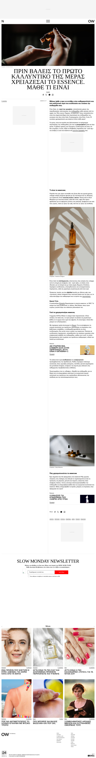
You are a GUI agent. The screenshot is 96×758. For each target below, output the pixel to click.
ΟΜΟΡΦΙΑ (52, 519)
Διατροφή (73, 737)
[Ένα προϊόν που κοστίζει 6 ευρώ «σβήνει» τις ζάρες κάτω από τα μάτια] (17, 647)
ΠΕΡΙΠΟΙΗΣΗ (57, 519)
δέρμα (74, 325)
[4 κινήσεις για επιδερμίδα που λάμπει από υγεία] (87, 499)
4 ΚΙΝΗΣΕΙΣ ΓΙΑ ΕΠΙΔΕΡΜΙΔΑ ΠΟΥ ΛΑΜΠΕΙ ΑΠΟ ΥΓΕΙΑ (59, 497)
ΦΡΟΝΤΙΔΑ (62, 519)
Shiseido (62, 303)
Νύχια (65, 667)
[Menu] (48, 21)
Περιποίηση (35, 667)
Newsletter (59, 740)
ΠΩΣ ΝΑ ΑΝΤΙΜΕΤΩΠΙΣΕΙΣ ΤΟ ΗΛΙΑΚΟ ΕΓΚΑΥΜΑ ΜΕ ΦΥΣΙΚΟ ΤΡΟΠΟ (16, 723)
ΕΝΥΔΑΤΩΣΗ (83, 519)
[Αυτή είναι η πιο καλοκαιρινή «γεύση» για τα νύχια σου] (79, 647)
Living (72, 742)
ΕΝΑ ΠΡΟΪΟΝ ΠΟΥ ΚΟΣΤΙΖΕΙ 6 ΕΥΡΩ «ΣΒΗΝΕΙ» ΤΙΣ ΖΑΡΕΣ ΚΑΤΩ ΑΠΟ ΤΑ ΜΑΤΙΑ (15, 672)
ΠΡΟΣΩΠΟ (78, 519)
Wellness (72, 736)
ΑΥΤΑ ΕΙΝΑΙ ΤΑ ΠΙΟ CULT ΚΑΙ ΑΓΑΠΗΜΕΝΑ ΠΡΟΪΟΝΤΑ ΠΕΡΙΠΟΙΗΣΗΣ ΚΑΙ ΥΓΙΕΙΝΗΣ (46, 672)
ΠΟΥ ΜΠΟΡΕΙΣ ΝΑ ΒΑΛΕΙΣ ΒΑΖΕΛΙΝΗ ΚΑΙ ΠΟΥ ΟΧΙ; (45, 722)
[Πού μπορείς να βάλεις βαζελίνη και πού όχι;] (48, 698)
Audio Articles (73, 745)
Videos (72, 746)
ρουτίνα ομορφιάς (79, 130)
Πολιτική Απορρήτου (60, 737)
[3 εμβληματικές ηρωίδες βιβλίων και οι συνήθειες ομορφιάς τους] (79, 698)
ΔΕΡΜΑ (73, 519)
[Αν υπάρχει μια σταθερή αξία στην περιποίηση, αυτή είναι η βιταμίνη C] (87, 350)
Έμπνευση (73, 743)
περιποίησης (86, 296)
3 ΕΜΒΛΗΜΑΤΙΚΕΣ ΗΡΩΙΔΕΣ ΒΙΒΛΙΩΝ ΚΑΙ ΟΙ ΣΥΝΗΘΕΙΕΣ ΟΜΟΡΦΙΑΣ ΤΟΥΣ (77, 723)
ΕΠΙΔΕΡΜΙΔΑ (68, 519)
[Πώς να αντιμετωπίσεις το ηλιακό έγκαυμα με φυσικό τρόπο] (17, 698)
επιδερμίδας (75, 111)
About (58, 733)
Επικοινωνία (59, 742)
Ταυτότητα (59, 734)
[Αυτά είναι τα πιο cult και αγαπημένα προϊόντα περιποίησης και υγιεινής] (48, 647)
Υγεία (72, 733)
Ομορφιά (52, 354)
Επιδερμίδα (4, 667)
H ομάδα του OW (60, 736)
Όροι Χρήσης (59, 739)
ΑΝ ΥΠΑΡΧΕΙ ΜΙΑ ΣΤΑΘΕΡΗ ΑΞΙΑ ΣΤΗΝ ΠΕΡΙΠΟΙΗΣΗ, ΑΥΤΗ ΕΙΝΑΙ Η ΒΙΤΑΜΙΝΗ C (59, 348)
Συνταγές (72, 739)
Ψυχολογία (73, 734)
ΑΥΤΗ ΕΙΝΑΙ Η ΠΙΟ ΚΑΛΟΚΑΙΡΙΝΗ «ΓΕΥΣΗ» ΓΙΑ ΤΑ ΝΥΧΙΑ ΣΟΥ (78, 672)
